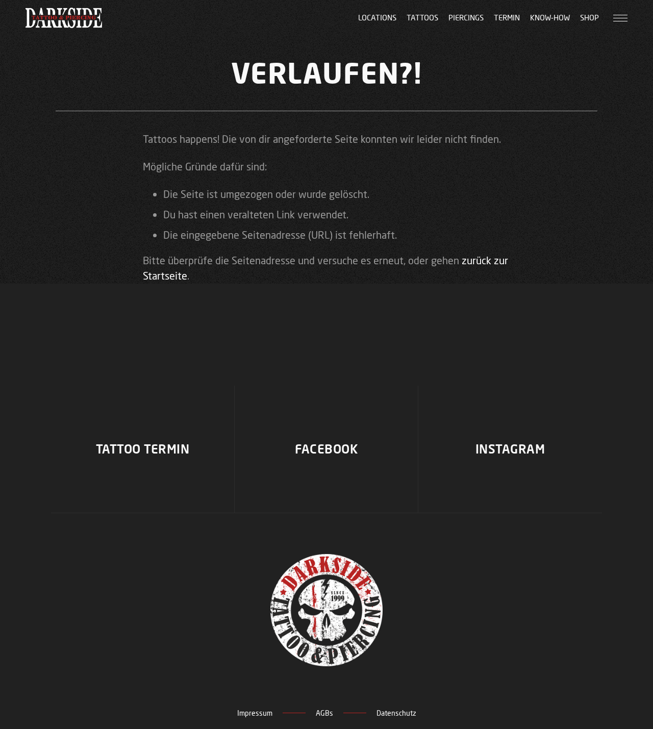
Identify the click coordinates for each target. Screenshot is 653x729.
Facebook (326, 449)
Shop (589, 17)
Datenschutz (396, 713)
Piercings (466, 17)
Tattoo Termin (143, 449)
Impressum (254, 713)
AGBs (324, 713)
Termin (507, 17)
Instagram (510, 449)
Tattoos (422, 17)
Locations (377, 17)
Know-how (550, 17)
